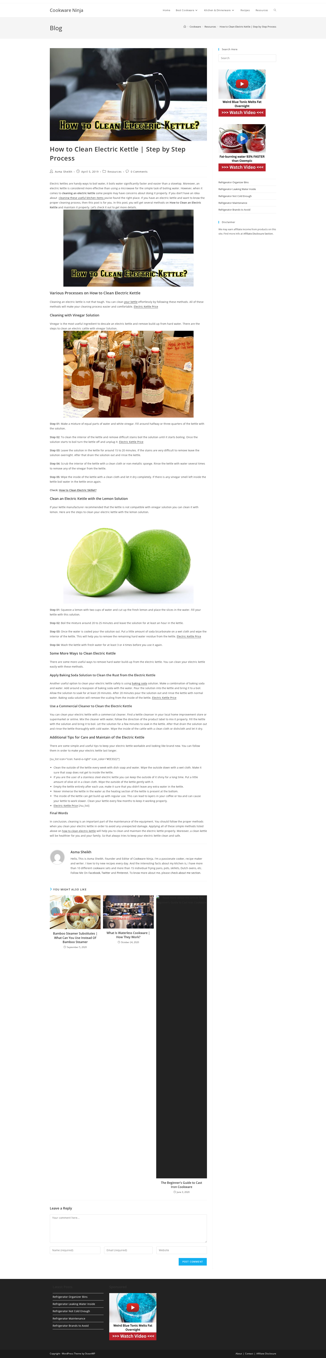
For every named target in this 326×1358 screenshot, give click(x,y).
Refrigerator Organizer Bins (233, 182)
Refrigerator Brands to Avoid (234, 209)
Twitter (105, 873)
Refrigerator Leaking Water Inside (237, 189)
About (239, 1353)
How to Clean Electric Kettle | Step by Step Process (248, 26)
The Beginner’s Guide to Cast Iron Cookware (181, 1185)
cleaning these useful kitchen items (81, 198)
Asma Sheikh (63, 171)
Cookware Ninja (66, 10)
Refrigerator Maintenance (232, 203)
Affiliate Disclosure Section (258, 233)
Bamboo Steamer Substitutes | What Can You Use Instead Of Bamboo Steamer (75, 937)
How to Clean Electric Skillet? (77, 490)
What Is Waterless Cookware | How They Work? (128, 935)
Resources (114, 171)
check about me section (185, 873)
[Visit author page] (57, 857)
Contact (249, 1353)
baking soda (139, 683)
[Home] (185, 26)
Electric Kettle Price (146, 306)
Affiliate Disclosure (266, 1353)
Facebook (94, 873)
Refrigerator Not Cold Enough (235, 196)
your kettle (131, 302)
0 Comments (139, 171)
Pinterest (122, 873)
